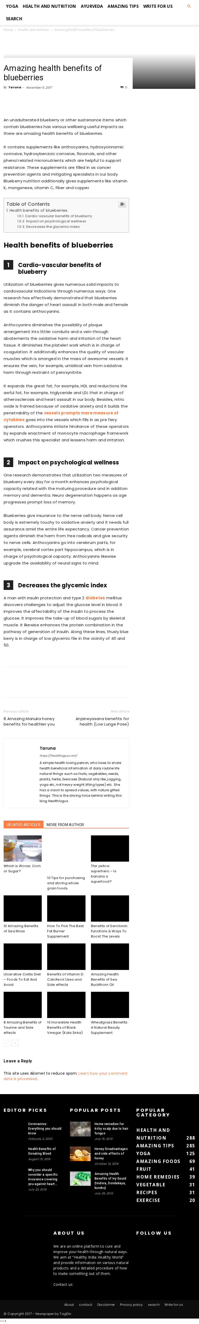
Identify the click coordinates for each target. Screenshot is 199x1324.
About (69, 1304)
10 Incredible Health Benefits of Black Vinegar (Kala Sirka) (65, 1027)
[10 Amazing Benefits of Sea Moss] (23, 908)
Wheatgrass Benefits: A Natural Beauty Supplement (109, 1027)
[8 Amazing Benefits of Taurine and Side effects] (23, 1005)
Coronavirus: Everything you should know (45, 1128)
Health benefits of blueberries (39, 210)
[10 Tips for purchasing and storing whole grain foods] (66, 854)
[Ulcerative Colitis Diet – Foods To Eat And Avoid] (23, 956)
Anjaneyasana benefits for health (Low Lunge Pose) (102, 721)
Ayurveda (92, 6)
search (14, 19)
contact (85, 1304)
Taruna (14, 87)
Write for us (158, 6)
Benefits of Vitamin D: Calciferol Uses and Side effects (65, 979)
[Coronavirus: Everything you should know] (14, 1129)
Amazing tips (123, 6)
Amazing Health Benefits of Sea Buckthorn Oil (105, 979)
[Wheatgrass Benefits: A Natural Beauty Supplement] (110, 1005)
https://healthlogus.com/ (58, 756)
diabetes (95, 598)
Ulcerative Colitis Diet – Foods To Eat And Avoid (22, 979)
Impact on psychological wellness (56, 221)
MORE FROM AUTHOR (65, 825)
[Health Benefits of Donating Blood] (14, 1154)
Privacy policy (131, 1304)
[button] (189, 6)
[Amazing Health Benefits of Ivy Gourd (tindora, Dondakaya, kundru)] (80, 1179)
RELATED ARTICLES (23, 825)
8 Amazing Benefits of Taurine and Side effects (23, 1027)
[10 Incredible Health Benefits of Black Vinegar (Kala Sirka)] (66, 1005)
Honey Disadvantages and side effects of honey (111, 1153)
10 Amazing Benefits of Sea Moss (21, 928)
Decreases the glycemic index (53, 226)
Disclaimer (106, 1304)
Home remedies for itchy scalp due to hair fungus (111, 1128)
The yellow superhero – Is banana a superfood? (103, 873)
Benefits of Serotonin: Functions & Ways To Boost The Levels (109, 931)
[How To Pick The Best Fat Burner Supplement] (66, 908)
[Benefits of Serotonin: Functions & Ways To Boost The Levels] (110, 908)
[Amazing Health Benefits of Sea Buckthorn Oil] (110, 956)
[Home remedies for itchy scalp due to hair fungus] (80, 1129)
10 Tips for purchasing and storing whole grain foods (66, 883)
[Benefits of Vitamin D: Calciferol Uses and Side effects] (66, 956)
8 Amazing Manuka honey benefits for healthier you (29, 721)
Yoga (12, 6)
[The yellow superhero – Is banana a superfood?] (110, 848)
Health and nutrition (49, 6)
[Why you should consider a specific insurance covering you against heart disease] (14, 1175)
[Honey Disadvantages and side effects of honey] (80, 1154)
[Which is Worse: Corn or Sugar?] (23, 848)
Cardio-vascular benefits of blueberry (58, 216)
